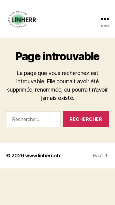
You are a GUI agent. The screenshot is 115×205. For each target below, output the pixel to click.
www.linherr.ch (42, 155)
